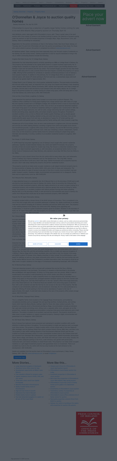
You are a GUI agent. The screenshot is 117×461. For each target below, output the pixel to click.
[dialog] (58, 230)
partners (37, 221)
